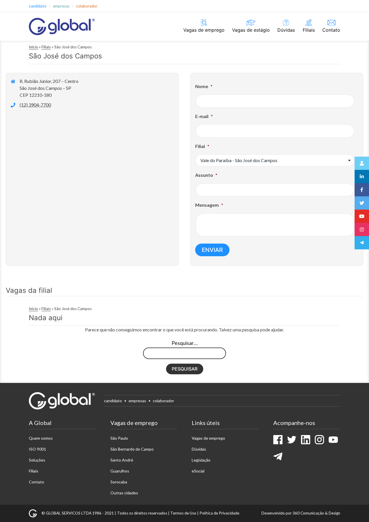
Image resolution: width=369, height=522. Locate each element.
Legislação (201, 460)
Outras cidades (124, 492)
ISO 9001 (37, 449)
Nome (203, 86)
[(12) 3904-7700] (31, 104)
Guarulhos (119, 470)
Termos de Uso (183, 513)
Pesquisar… (184, 343)
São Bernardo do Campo (132, 449)
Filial (202, 146)
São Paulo (119, 438)
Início (33, 47)
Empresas (61, 6)
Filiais (309, 30)
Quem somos (41, 438)
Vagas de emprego (204, 30)
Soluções (37, 460)
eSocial (198, 470)
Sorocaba (118, 481)
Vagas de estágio (251, 30)
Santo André (121, 460)
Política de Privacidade (219, 513)
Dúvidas (286, 30)
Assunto (206, 175)
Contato (331, 30)
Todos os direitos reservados (142, 513)
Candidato (37, 6)
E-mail (204, 116)
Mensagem (209, 205)
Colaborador (86, 6)
